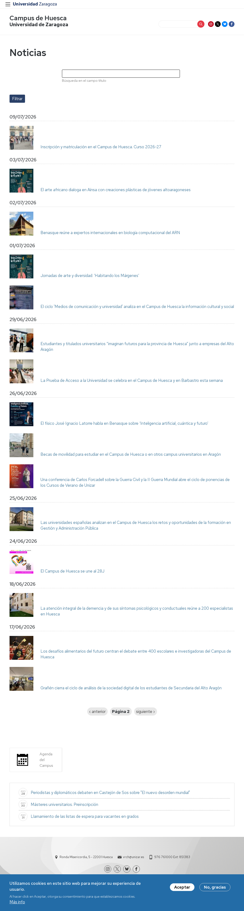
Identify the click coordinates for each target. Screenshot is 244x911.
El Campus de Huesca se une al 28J (72, 571)
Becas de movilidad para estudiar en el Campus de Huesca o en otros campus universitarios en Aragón (131, 454)
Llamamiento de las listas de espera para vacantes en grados (85, 816)
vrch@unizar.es (133, 857)
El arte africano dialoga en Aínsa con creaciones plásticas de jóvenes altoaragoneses (116, 189)
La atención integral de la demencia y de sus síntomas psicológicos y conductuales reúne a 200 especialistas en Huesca (137, 611)
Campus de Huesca (38, 18)
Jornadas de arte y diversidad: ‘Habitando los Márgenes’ (90, 275)
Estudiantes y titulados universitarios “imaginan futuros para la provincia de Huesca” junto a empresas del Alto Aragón (137, 346)
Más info (17, 902)
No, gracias (215, 887)
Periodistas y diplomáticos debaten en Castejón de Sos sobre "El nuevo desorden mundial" (110, 792)
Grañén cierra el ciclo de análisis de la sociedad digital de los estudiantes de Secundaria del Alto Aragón (131, 688)
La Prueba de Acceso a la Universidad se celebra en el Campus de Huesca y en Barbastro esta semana (132, 380)
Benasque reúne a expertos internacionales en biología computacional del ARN (110, 232)
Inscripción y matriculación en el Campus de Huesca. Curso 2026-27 (101, 146)
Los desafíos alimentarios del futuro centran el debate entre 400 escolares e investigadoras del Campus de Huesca (136, 654)
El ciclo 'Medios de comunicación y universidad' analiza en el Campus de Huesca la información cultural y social (137, 306)
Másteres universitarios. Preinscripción (64, 804)
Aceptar (182, 887)
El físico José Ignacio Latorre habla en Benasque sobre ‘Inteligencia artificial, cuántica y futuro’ (124, 423)
